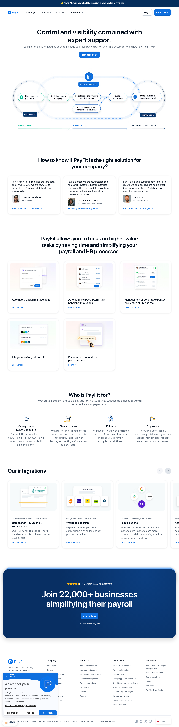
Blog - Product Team (155, 672)
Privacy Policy (72, 721)
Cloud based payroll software (125, 683)
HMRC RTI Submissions (122, 665)
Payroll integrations (88, 683)
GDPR (62, 721)
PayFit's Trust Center (155, 690)
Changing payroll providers (124, 678)
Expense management (89, 678)
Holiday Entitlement (121, 696)
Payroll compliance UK (122, 700)
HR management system (90, 674)
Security (83, 696)
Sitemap (32, 721)
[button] (10, 723)
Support (83, 691)
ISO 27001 (91, 721)
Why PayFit (51, 665)
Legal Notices (52, 721)
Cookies (41, 721)
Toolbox (149, 681)
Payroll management (88, 665)
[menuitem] (32, 12)
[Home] (14, 12)
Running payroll (119, 674)
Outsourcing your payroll (123, 691)
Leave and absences (88, 670)
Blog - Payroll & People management (156, 667)
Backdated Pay (119, 704)
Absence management (122, 687)
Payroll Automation (121, 670)
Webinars (150, 685)
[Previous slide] (160, 471)
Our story (51, 670)
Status (83, 721)
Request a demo (89, 54)
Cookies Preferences (106, 721)
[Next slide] (168, 471)
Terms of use (22, 721)
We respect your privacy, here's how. (20, 706)
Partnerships (85, 687)
